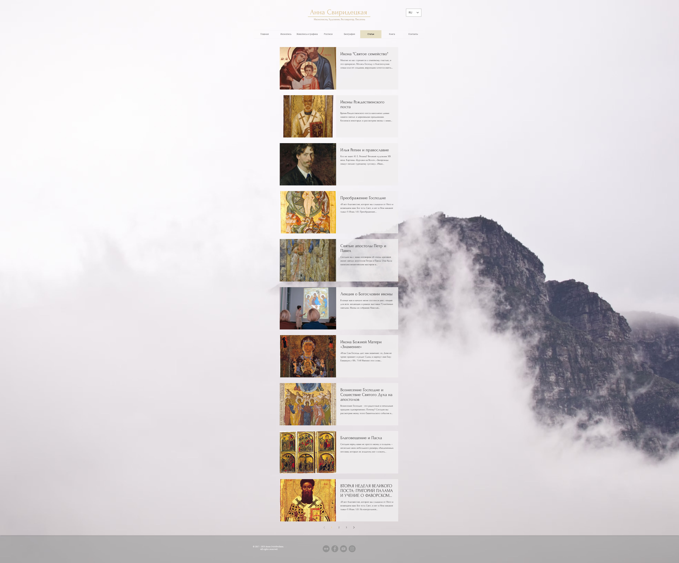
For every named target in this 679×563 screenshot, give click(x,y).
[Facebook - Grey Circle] (334, 548)
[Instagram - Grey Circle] (352, 548)
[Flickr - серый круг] (326, 548)
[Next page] (354, 527)
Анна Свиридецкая (339, 12)
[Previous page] (324, 527)
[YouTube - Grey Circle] (343, 548)
